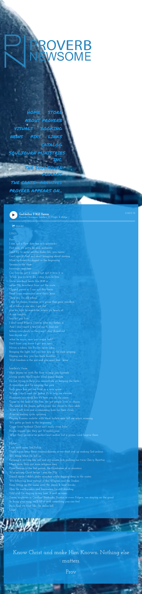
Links (55, 136)
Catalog (51, 144)
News (16, 136)
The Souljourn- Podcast (46, 170)
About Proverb (43, 120)
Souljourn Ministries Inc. (38, 156)
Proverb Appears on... (35, 190)
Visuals (23, 128)
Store (55, 112)
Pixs (35, 136)
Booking (51, 128)
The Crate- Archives (36, 182)
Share (20, 226)
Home (33, 112)
